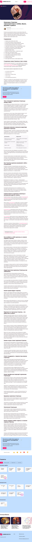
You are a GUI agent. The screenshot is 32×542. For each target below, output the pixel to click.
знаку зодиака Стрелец (8, 64)
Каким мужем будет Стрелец (9, 49)
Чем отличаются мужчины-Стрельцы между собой (13, 42)
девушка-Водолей (12, 202)
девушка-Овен (7, 218)
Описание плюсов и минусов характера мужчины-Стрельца (14, 43)
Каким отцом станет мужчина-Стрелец (11, 52)
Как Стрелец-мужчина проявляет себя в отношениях (13, 44)
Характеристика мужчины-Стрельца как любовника (13, 48)
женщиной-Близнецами (23, 223)
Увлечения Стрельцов (8, 57)
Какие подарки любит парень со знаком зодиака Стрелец (14, 58)
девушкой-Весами (7, 209)
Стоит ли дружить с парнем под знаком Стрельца (12, 53)
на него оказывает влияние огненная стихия (11, 65)
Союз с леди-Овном (7, 216)
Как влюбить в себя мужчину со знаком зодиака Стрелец (14, 47)
